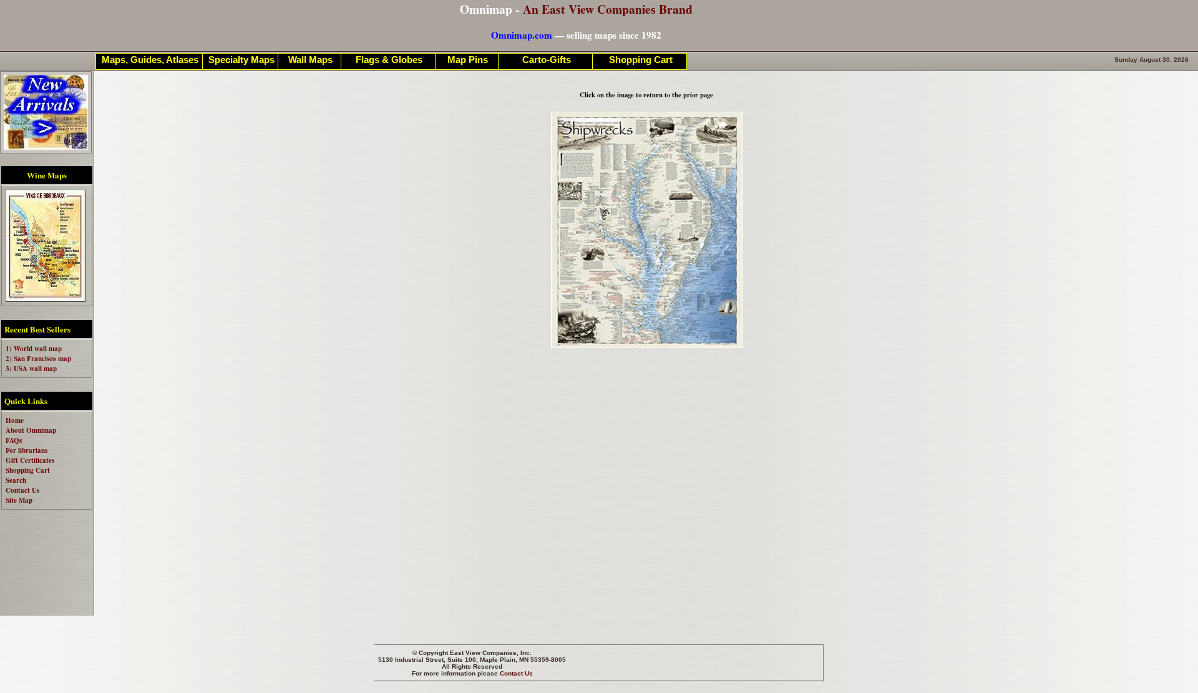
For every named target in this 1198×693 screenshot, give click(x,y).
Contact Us (516, 673)
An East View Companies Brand (608, 9)
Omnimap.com (521, 35)
